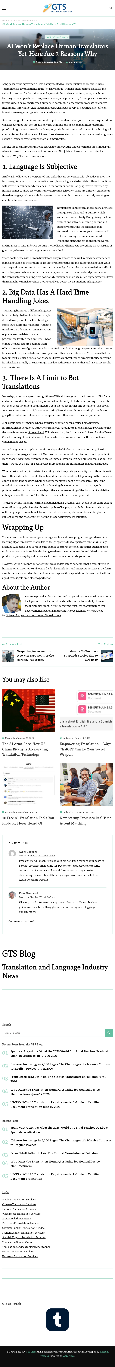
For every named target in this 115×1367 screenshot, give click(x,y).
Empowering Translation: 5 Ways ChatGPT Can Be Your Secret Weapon (85, 749)
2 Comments (75, 62)
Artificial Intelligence (57, 37)
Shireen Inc (13, 615)
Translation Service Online (17, 1242)
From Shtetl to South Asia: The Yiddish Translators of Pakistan (54, 1077)
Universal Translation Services (20, 1256)
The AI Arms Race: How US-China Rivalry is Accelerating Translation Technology (25, 749)
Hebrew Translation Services (19, 1209)
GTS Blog (31, 1351)
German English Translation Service (23, 1228)
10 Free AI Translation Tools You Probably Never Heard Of (28, 820)
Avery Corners (28, 851)
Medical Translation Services (19, 1199)
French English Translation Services (23, 1232)
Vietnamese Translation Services (21, 1213)
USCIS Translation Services (18, 1251)
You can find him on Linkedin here (41, 615)
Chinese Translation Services (19, 1204)
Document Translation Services (20, 1223)
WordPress (68, 1356)
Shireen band (36, 432)
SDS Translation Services (16, 1218)
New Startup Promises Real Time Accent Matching (85, 820)
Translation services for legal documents (26, 1247)
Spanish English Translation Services (24, 1237)
